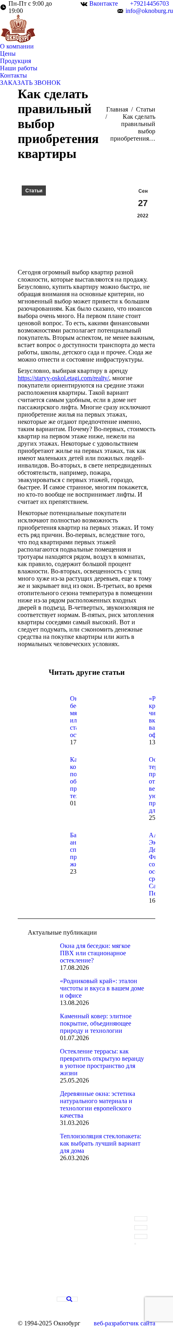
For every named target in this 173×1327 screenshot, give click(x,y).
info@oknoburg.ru (149, 10)
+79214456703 (149, 3)
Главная (117, 109)
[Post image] (40, 713)
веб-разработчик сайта (124, 1323)
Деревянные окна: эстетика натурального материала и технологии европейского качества (97, 1104)
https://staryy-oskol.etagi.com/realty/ (63, 378)
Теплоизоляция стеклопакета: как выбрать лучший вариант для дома (100, 1143)
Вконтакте (103, 3)
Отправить (135, 1244)
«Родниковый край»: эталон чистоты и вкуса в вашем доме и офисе (102, 988)
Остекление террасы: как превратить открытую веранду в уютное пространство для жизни (102, 1062)
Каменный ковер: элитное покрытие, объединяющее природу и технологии (96, 1023)
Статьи (145, 109)
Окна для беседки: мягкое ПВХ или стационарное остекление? (95, 953)
